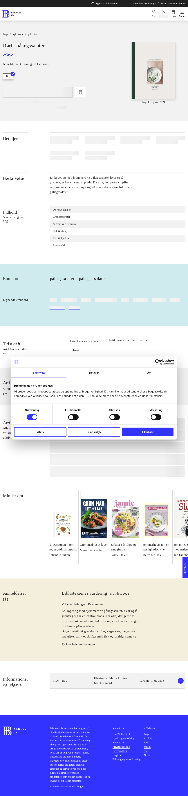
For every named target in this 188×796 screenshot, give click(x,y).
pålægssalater (62, 278)
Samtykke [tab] (39, 372)
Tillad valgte (94, 431)
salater (100, 278)
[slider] (153, 73)
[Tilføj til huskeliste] (80, 92)
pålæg (84, 278)
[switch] (73, 417)
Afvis (40, 431)
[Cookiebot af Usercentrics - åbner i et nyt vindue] (158, 362)
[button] (117, 681)
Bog (8, 76)
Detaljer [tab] (94, 372)
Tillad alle (148, 431)
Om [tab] (149, 372)
